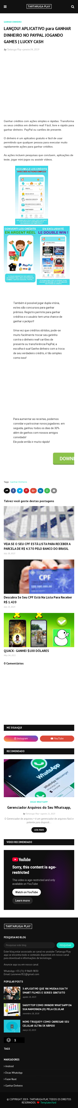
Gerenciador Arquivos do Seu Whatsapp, (39, 807)
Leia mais (39, 830)
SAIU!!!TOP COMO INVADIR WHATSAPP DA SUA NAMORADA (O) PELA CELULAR (47, 1007)
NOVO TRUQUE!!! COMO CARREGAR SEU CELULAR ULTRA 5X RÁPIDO (46, 1023)
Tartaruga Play (14, 49)
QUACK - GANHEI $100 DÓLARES (26, 651)
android (9, 1066)
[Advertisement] (39, 89)
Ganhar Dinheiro (18, 481)
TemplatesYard (48, 1102)
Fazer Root (10, 1079)
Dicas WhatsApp (14, 1072)
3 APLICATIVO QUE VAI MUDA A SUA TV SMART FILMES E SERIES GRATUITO (45, 990)
